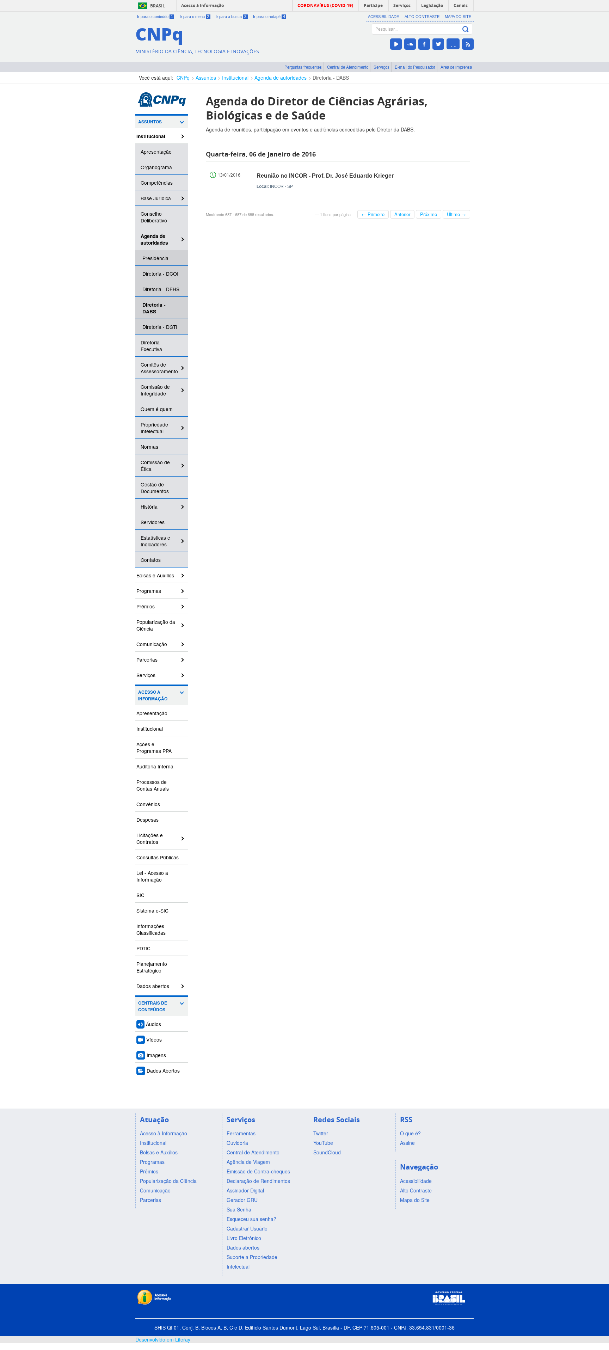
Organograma (156, 167)
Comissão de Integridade (155, 390)
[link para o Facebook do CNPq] (424, 44)
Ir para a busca (231, 16)
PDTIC (143, 948)
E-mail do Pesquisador (415, 67)
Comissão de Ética (155, 465)
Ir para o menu (194, 16)
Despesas (147, 819)
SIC (140, 894)
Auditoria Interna (154, 766)
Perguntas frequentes (303, 67)
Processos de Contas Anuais (152, 785)
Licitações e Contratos (149, 838)
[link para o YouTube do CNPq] (396, 44)
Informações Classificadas (151, 929)
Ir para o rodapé (269, 16)
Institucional (235, 77)
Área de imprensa (456, 67)
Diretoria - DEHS (160, 289)
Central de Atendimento (347, 67)
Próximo (428, 214)
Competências (157, 182)
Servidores (153, 522)
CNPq (183, 77)
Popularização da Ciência (155, 625)
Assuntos (206, 77)
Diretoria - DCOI (160, 273)
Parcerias (147, 659)
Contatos (151, 559)
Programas (148, 590)
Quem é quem (157, 408)
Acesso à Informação (152, 695)
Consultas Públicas (157, 857)
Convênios (148, 804)
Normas (149, 446)
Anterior (402, 214)
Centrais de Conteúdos (152, 1006)
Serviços (381, 67)
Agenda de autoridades (280, 77)
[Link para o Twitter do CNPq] (438, 44)
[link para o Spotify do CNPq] (453, 43)
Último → (456, 214)
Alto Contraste (422, 16)
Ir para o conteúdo (155, 16)
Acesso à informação (202, 5)
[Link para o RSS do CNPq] (468, 44)
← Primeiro (373, 214)
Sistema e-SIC (152, 910)
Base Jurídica (156, 198)
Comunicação (151, 644)
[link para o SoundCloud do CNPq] (410, 44)
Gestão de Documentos (155, 488)
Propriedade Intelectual (154, 428)
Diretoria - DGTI (159, 326)
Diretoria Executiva (151, 345)
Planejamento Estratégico (151, 967)
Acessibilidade (383, 16)
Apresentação (156, 151)
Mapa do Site (458, 16)
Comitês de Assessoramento (159, 368)
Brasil (157, 6)
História (149, 506)
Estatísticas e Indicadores (155, 541)
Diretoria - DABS (331, 77)
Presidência (155, 258)
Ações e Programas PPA (154, 747)
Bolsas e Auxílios (155, 575)
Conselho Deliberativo (154, 217)
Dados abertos (152, 985)
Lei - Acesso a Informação (152, 876)
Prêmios (145, 606)
